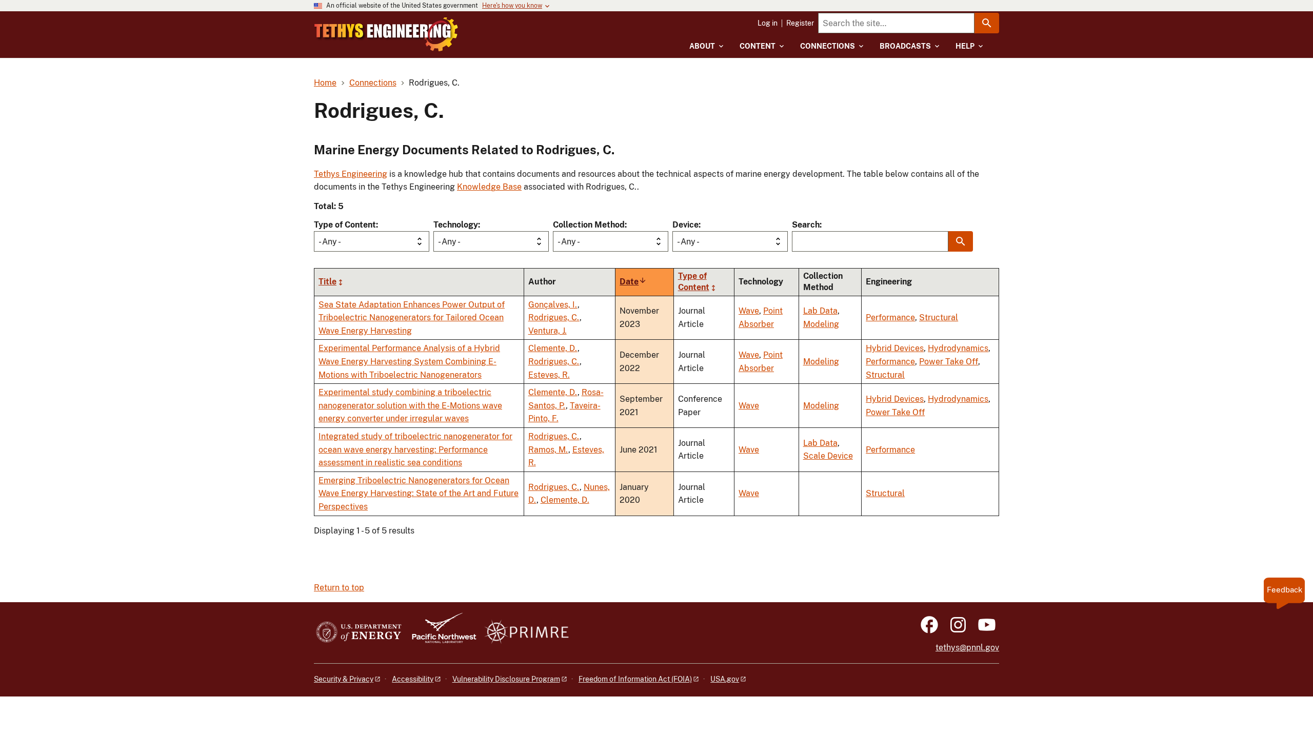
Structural (938, 317)
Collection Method (589, 225)
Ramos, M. (548, 450)
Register (800, 23)
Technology (455, 225)
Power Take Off (948, 361)
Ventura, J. (547, 331)
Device (685, 225)
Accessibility (412, 679)
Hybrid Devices (895, 348)
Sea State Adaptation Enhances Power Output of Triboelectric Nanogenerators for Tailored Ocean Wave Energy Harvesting (412, 318)
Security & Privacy (343, 679)
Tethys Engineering (350, 174)
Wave (749, 311)
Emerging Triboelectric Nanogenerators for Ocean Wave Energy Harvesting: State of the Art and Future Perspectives (419, 493)
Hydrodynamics (958, 348)
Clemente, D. (553, 348)
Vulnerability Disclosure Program (506, 679)
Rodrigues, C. (554, 317)
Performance (890, 317)
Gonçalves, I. (553, 305)
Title (327, 281)
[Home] (386, 34)
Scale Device (828, 456)
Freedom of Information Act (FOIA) (635, 679)
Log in (768, 23)
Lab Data (820, 311)
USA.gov (724, 679)
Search (806, 225)
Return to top (339, 587)
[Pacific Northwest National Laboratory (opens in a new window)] (440, 633)
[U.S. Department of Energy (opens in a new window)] (359, 632)
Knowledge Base (489, 187)
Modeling (821, 324)
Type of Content (345, 225)
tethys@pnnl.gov (967, 647)
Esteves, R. (549, 375)
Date (633, 281)
